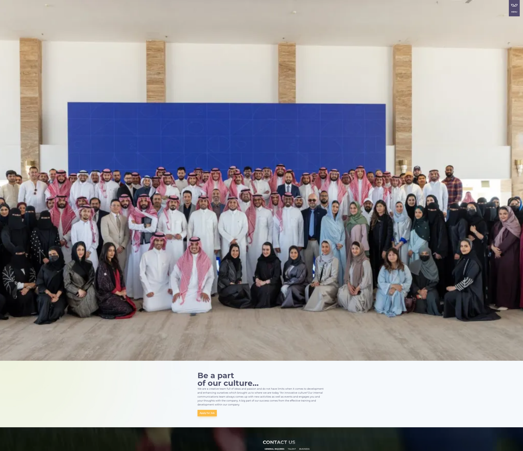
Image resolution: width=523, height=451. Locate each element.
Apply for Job (207, 413)
